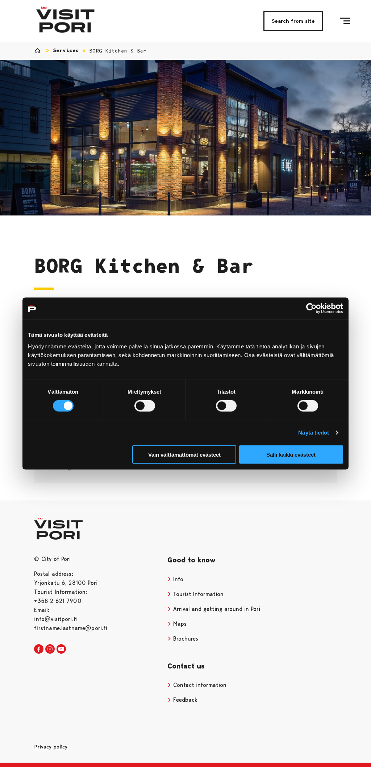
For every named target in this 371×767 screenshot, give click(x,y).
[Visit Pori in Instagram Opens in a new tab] (50, 649)
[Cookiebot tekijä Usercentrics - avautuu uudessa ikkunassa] (311, 308)
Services (66, 50)
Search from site (293, 21)
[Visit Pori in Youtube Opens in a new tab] (61, 649)
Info (177, 579)
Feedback (184, 699)
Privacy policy (50, 746)
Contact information (198, 685)
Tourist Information (197, 594)
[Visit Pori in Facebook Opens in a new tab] (38, 649)
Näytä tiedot (313, 432)
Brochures (184, 638)
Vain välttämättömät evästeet (184, 454)
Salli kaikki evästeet (291, 454)
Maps (179, 623)
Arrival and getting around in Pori (215, 608)
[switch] (144, 406)
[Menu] (345, 21)
